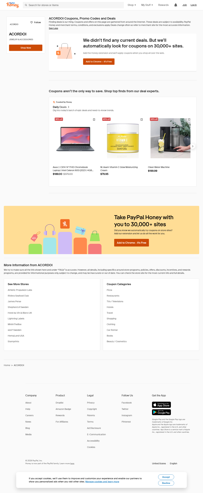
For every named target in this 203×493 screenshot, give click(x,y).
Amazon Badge (63, 409)
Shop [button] (131, 5)
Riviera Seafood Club (18, 295)
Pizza (109, 290)
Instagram (127, 415)
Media (28, 434)
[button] (164, 463)
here (72, 463)
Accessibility (93, 440)
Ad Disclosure (94, 428)
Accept (166, 477)
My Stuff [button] (146, 5)
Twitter (125, 409)
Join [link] (185, 4)
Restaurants (113, 295)
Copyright (92, 409)
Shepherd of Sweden (18, 307)
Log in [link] (194, 4)
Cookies (91, 447)
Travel (110, 312)
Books (110, 335)
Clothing (111, 324)
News (28, 421)
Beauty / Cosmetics (117, 341)
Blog (27, 428)
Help (27, 409)
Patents (91, 415)
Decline (166, 483)
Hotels (110, 307)
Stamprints (13, 341)
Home (7, 365)
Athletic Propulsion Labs (20, 290)
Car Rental (112, 330)
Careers (29, 415)
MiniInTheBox (14, 324)
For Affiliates (62, 421)
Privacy (91, 402)
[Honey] (12, 5)
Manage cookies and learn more (102, 481)
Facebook (127, 402)
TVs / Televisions (115, 301)
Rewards (163, 5)
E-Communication (96, 434)
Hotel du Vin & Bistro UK (20, 312)
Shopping (111, 318)
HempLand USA (16, 335)
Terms (90, 421)
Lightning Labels (16, 318)
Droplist (59, 402)
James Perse (14, 301)
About (28, 402)
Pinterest (126, 421)
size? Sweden (14, 330)
